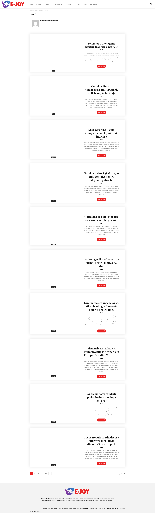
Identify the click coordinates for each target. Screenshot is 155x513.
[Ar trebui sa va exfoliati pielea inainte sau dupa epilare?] (54, 403)
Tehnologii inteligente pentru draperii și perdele (101, 45)
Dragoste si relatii (90, 4)
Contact (122, 508)
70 (46, 474)
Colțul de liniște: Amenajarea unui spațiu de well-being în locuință (101, 89)
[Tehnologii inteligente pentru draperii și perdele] (54, 53)
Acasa (32, 4)
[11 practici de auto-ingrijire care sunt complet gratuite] (54, 226)
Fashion (39, 4)
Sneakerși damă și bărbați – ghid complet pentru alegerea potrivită (101, 176)
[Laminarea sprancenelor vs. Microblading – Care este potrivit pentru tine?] (54, 312)
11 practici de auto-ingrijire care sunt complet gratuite (101, 218)
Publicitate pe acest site (97, 508)
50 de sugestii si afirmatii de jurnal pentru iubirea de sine (101, 263)
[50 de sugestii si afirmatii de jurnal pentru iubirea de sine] (54, 269)
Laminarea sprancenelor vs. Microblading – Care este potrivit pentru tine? (101, 306)
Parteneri (54, 508)
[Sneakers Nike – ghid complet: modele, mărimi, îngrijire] (54, 139)
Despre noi (46, 508)
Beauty (48, 4)
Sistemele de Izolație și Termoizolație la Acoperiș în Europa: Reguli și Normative (101, 352)
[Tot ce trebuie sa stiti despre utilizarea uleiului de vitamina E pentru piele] (54, 447)
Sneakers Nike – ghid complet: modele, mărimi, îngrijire (101, 133)
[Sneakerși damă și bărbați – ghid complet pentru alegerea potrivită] (54, 182)
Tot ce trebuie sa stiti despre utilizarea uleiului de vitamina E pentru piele (101, 441)
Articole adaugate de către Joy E (42, 10)
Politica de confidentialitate (78, 508)
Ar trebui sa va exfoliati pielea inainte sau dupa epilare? (101, 397)
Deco (53, 71)
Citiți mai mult (101, 66)
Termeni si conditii (112, 508)
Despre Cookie (63, 508)
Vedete (68, 4)
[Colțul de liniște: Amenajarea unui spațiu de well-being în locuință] (54, 95)
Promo (77, 4)
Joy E (101, 49)
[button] (151, 4)
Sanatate (58, 4)
